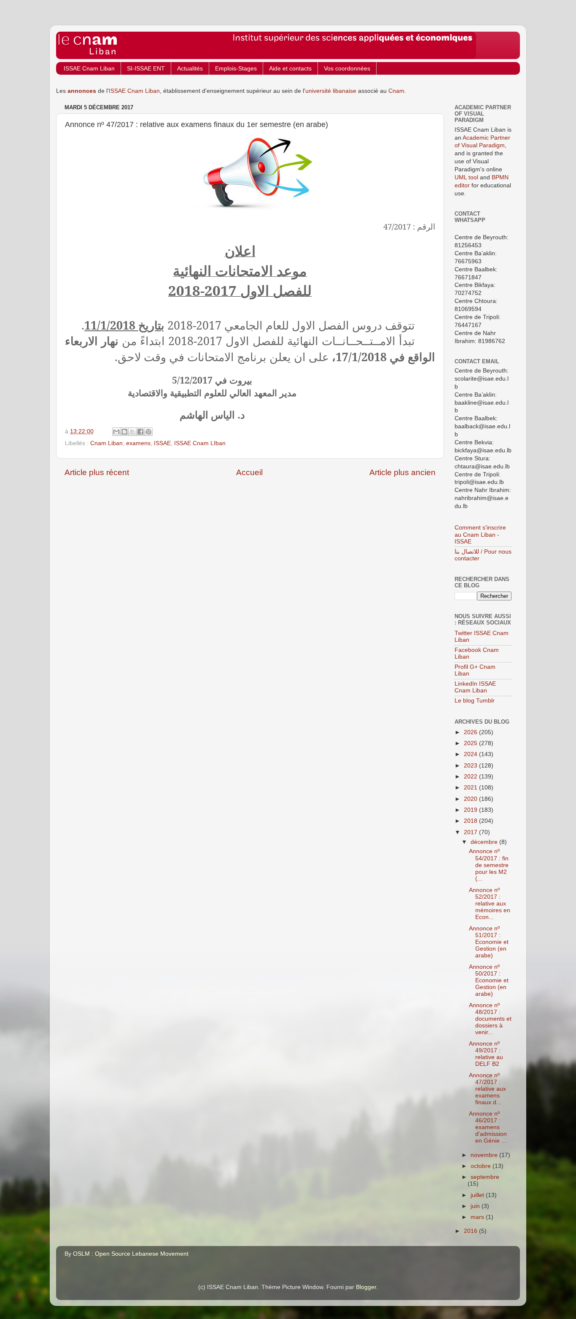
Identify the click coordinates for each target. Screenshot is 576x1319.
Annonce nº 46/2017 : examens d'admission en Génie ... (488, 1127)
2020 (471, 799)
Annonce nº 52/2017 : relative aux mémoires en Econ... (489, 904)
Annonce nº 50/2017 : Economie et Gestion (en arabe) (489, 980)
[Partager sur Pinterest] (148, 431)
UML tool (466, 177)
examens (138, 443)
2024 (471, 754)
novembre (485, 1155)
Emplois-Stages (236, 68)
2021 (471, 787)
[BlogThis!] (124, 431)
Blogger (366, 1287)
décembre (485, 842)
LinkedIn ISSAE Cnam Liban (475, 687)
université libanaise (330, 91)
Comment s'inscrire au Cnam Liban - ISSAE (480, 534)
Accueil (249, 472)
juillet (478, 1195)
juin (476, 1206)
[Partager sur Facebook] (140, 431)
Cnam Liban (106, 443)
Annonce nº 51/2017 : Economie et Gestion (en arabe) (489, 942)
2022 (471, 776)
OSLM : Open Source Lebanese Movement (130, 1254)
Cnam (396, 91)
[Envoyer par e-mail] (116, 431)
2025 (471, 743)
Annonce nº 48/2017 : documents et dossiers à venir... (490, 1019)
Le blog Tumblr (475, 700)
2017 (471, 832)
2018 (471, 821)
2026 (471, 732)
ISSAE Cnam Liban (89, 68)
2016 (471, 1231)
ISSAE (162, 443)
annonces (81, 91)
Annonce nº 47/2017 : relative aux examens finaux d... (487, 1089)
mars (478, 1217)
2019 (471, 810)
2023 (471, 765)
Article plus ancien (402, 472)
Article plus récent (97, 472)
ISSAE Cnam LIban (200, 443)
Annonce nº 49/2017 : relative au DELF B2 (486, 1054)
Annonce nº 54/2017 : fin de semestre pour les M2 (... (489, 865)
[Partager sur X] (132, 431)
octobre (482, 1166)
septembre (485, 1177)
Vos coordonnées (347, 68)
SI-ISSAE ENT (146, 68)
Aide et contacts (290, 68)
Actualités (190, 68)
